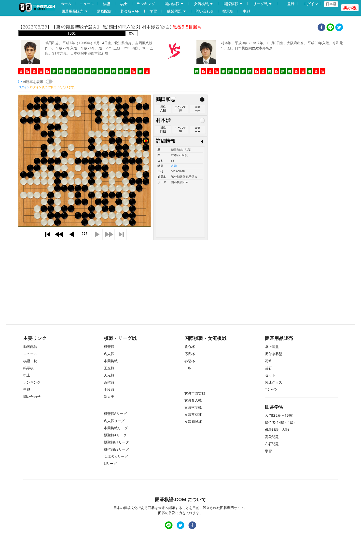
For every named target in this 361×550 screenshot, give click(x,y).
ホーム (65, 3)
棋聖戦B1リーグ (116, 442)
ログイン (310, 3)
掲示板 (228, 11)
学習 (153, 11)
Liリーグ (110, 463)
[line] (330, 27)
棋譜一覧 (30, 361)
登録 (290, 3)
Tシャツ (271, 389)
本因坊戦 (111, 361)
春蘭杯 (189, 361)
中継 (246, 11)
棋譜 (106, 3)
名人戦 (109, 354)
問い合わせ (204, 11)
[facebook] (321, 27)
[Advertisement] (180, 274)
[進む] (97, 234)
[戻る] (71, 234)
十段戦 (109, 389)
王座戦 (109, 368)
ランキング (146, 3)
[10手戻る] (59, 234)
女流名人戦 (193, 400)
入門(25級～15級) (279, 415)
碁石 (268, 368)
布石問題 (272, 444)
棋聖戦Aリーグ (115, 435)
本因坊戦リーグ (116, 428)
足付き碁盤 (273, 354)
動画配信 (104, 11)
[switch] (49, 81)
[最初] (47, 234)
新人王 (109, 396)
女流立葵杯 (193, 414)
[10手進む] (109, 234)
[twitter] (339, 27)
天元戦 (109, 375)
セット (270, 375)
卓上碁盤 (272, 346)
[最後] (121, 234)
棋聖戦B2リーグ (116, 449)
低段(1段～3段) (277, 429)
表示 (174, 166)
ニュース (87, 3)
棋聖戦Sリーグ (115, 414)
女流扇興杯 (193, 421)
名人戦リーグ (114, 421)
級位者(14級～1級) (280, 422)
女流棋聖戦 (193, 407)
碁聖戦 (109, 382)
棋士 (123, 3)
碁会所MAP (129, 11)
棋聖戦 (109, 346)
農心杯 (189, 346)
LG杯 (188, 368)
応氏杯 (189, 354)
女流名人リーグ (116, 456)
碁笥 (268, 361)
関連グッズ (273, 382)
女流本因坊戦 (194, 393)
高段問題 (272, 437)
